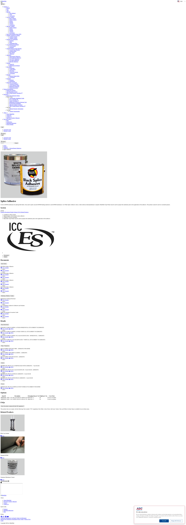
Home (4, 145)
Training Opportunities (14, 111)
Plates (10, 42)
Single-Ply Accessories (11, 82)
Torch (10, 14)
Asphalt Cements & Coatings (13, 35)
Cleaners (11, 23)
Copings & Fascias (13, 72)
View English (5, 267)
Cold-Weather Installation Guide (16, 98)
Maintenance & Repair (14, 65)
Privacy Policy (20, 519)
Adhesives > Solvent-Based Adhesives (12, 148)
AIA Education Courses (11, 91)
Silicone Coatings (10, 26)
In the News (9, 122)
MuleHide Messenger (11, 123)
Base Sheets (12, 52)
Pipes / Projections (5, 345)
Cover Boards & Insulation (12, 44)
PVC (7, 9)
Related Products (24, 212)
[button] (2, 2)
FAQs (19, 212)
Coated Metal (12, 69)
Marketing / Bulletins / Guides (7, 295)
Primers (11, 21)
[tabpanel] (93, 289)
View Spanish (5, 270)
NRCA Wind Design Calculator (13, 93)
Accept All (164, 520)
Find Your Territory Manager (13, 118)
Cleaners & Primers (13, 84)
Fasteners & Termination (12, 39)
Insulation (11, 47)
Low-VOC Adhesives (14, 59)
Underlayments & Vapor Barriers (14, 48)
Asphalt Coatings (13, 38)
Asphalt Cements (13, 36)
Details (12, 212)
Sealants (11, 22)
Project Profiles (9, 124)
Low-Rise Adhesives (14, 60)
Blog (7, 120)
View (3, 435)
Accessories (12, 16)
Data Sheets (3, 263)
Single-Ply (11, 64)
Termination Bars (13, 43)
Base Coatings (12, 18)
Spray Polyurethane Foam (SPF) (13, 34)
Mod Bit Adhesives (13, 61)
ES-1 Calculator (13, 99)
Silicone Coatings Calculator (15, 104)
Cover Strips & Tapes (14, 85)
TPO (7, 10)
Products (5, 147)
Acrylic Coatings (10, 17)
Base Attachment (4, 324)
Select (3, 269)
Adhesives (11, 53)
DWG (11, 328)
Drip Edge (11, 70)
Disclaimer (14, 519)
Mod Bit (8, 12)
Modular (8, 74)
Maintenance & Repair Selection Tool (18, 102)
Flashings (8, 78)
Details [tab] (5, 256)
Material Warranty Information (16, 108)
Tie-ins (2, 384)
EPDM (8, 8)
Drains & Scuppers (13, 87)
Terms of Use (27, 519)
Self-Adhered (12, 13)
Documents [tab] (6, 255)
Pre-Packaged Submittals (15, 103)
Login (2, 127)
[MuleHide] (3, 1)
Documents (7, 212)
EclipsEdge (12, 68)
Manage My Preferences (6, 519)
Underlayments (12, 51)
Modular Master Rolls (14, 76)
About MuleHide (10, 114)
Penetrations (12, 81)
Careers (8, 115)
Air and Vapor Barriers (14, 50)
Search (3, 133)
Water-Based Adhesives (14, 56)
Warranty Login (7, 131)
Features (3, 212)
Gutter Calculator (13, 101)
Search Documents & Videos (13, 95)
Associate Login (7, 129)
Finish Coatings (12, 19)
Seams (2, 362)
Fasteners (11, 40)
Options (16, 212)
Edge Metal (9, 67)
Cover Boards (12, 46)
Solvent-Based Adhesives (15, 57)
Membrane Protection (14, 86)
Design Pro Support (10, 90)
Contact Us (9, 116)
